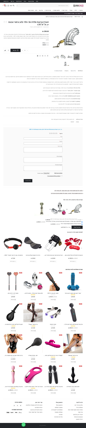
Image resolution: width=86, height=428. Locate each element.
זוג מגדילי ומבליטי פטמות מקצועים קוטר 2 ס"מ (71, 223)
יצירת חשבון (6, 1)
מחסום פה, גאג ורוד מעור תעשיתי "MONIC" (13, 255)
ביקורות (66, 70)
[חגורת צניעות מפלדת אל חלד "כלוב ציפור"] (70, 57)
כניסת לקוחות (19, 1)
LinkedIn (43, 56)
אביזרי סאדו (77, 16)
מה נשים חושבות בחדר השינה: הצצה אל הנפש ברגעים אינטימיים (67, 193)
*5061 (11, 5)
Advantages (59, 156)
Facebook (48, 56)
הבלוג (25, 1)
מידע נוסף (73, 70)
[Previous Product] (6, 22)
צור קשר (12, 1)
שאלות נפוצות (31, 1)
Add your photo (58, 173)
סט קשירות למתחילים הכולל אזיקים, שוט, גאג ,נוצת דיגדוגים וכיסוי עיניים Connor (73, 255)
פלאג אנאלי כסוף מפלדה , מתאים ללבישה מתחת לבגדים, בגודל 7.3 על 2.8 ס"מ (63, 221)
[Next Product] (4, 22)
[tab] (80, 70)
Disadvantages (58, 164)
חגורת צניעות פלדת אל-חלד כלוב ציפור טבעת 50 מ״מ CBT (63, 219)
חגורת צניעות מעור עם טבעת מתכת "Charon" (53, 255)
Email (37, 56)
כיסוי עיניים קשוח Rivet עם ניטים (33, 255)
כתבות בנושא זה (58, 70)
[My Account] (8, 5)
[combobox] (42, 5)
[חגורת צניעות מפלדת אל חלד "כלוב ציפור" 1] (76, 57)
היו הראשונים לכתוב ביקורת (36, 27)
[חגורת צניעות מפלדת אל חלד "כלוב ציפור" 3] (56, 57)
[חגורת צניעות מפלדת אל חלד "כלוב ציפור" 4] (66, 64)
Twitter (45, 56)
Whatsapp (40, 56)
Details (80, 70)
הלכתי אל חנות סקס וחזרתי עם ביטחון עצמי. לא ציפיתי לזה (68, 190)
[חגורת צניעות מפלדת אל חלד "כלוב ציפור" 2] (63, 57)
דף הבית (82, 17)
